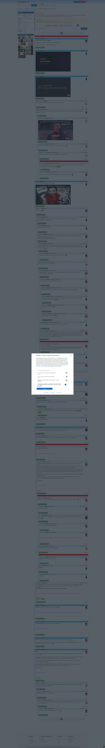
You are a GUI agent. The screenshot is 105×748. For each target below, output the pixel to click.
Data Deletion (46, 392)
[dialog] (52, 374)
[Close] (71, 355)
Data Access (52, 392)
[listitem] (52, 370)
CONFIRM (45, 388)
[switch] (66, 373)
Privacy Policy (58, 392)
